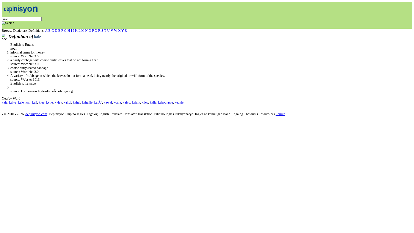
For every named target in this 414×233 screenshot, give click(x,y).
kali (34, 102)
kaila (153, 102)
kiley (145, 102)
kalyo (126, 102)
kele (21, 102)
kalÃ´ (98, 102)
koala (117, 102)
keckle (179, 102)
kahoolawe (165, 102)
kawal (108, 102)
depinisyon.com (36, 114)
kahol (67, 102)
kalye (12, 102)
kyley (58, 102)
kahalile (87, 102)
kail (27, 102)
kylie (49, 102)
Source (280, 114)
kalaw (136, 102)
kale (4, 102)
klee (41, 102)
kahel (76, 102)
